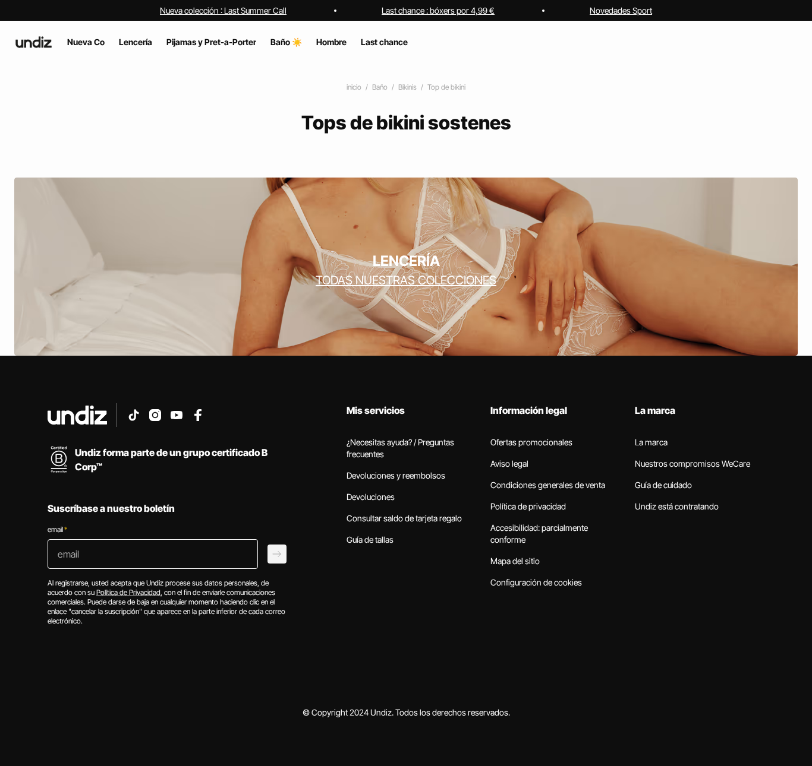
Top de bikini (446, 87)
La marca (651, 442)
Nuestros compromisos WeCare (692, 463)
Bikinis (407, 87)
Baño (380, 87)
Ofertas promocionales (531, 442)
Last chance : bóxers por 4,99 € (438, 10)
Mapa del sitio (515, 561)
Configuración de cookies (536, 582)
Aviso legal (509, 463)
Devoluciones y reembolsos (396, 475)
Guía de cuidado (663, 485)
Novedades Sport (621, 10)
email (57, 529)
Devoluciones (371, 497)
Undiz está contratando (677, 506)
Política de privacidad (528, 506)
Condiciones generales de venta (547, 485)
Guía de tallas (370, 539)
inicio (354, 87)
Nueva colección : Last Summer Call (223, 10)
